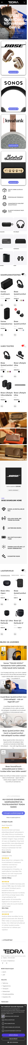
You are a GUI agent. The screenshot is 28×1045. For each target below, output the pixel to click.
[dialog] (13, 1024)
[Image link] (13, 951)
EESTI (4, 972)
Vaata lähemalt (14, 37)
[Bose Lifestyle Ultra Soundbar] (20, 385)
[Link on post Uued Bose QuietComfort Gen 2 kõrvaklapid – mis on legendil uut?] (13, 686)
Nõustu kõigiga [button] (13, 1035)
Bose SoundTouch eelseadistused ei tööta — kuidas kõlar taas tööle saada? (13, 768)
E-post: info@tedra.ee (9, 960)
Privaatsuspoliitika (8, 994)
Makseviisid (6, 991)
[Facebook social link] (2, 963)
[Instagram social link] (6, 963)
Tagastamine (6, 986)
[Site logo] (13, 2)
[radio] (6, 300)
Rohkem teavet (10, 1013)
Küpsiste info (6, 997)
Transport (5, 988)
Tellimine (5, 983)
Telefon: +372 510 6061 (9, 958)
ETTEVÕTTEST (8, 940)
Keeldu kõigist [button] (13, 1039)
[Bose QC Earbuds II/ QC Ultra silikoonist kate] (20, 612)
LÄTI (3, 975)
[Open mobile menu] (2, 2)
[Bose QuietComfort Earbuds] (20, 313)
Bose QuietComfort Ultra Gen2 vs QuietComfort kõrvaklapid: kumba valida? (13, 733)
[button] (13, 940)
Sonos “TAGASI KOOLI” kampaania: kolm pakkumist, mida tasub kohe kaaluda (13, 665)
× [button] (25, 1005)
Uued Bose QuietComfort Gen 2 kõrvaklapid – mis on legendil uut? (13, 699)
